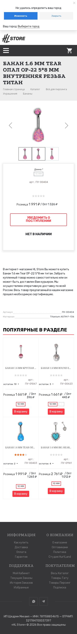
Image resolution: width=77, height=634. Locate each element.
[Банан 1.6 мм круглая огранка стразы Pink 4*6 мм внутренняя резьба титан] (20, 352)
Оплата (21, 552)
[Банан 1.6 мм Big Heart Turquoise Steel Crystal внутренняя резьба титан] (56, 431)
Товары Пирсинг (59, 582)
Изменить (20, 15)
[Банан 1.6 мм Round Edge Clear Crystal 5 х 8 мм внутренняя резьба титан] (56, 352)
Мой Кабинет (21, 573)
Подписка (59, 587)
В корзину (20, 411)
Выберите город (28, 26)
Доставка (21, 547)
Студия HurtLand (60, 557)
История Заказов (21, 582)
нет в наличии (38, 234)
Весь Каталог (60, 573)
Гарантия (21, 557)
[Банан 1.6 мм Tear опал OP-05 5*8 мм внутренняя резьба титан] (20, 431)
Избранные (21, 587)
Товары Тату (60, 578)
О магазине (59, 542)
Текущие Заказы (21, 578)
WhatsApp (33, 601)
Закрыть (56, 15)
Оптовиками (60, 547)
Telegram (43, 601)
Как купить (21, 542)
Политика (59, 552)
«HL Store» (18, 624)
